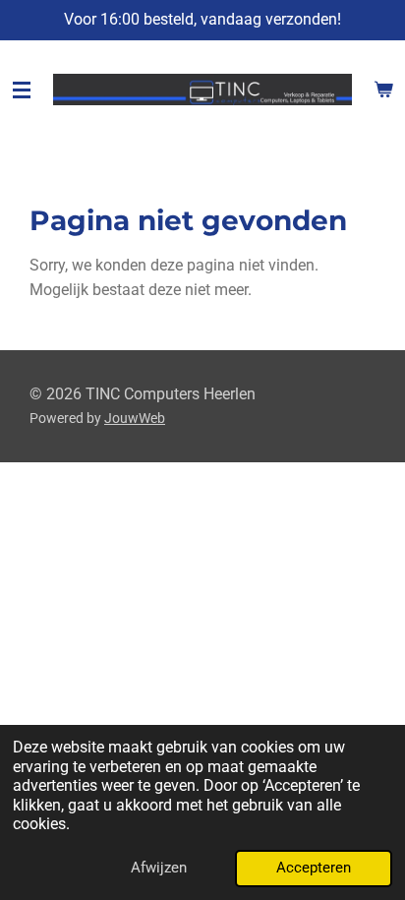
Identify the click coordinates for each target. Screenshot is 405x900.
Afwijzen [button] (159, 867)
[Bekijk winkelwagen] (383, 89)
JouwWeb (134, 418)
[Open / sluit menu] (21, 89)
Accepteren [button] (313, 867)
